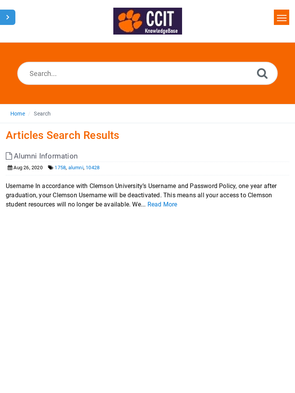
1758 (60, 167)
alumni (75, 167)
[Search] (262, 73)
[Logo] (147, 21)
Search (42, 114)
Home (17, 114)
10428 (92, 167)
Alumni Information (45, 156)
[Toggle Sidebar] (7, 17)
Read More (162, 204)
